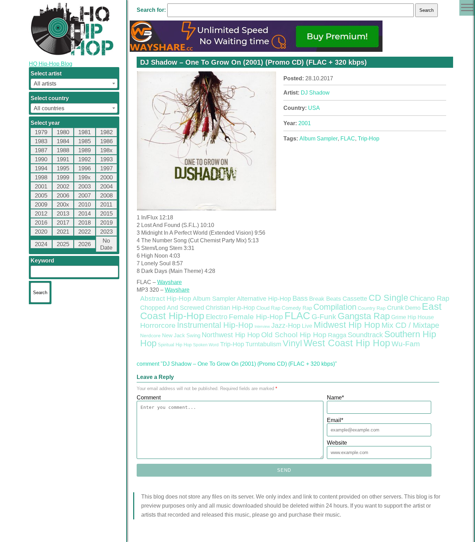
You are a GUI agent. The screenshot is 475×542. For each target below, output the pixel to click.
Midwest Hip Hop (347, 325)
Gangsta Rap (364, 316)
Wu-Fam (406, 344)
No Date (106, 244)
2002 (63, 186)
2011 (106, 204)
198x (106, 150)
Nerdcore (150, 335)
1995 (63, 168)
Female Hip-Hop (256, 317)
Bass (300, 298)
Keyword (42, 261)
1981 (84, 132)
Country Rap (372, 308)
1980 (63, 132)
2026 (84, 244)
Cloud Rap (268, 308)
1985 (84, 141)
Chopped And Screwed (172, 307)
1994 (41, 168)
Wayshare (169, 282)
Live (307, 326)
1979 (41, 132)
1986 (106, 141)
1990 (41, 159)
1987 (41, 150)
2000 (106, 177)
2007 (84, 195)
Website (337, 443)
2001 (41, 186)
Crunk (395, 307)
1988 (63, 150)
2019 (106, 222)
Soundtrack (365, 335)
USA (314, 108)
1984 (63, 141)
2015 (106, 213)
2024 (41, 244)
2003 (84, 186)
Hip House (421, 317)
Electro (216, 317)
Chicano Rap (429, 298)
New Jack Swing (181, 335)
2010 (84, 204)
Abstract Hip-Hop (165, 298)
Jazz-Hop (285, 325)
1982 (106, 132)
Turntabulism (263, 344)
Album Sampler (318, 138)
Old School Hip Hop (294, 335)
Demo (412, 308)
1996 (84, 168)
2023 (106, 231)
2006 (63, 195)
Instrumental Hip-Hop (215, 325)
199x (84, 177)
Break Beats (325, 299)
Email (335, 420)
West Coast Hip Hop (347, 343)
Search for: (151, 10)
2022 (84, 231)
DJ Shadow (315, 93)
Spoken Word (206, 344)
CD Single (388, 297)
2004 (106, 186)
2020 (41, 231)
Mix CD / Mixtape (410, 325)
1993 (106, 159)
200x (63, 204)
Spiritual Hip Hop (175, 344)
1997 (106, 168)
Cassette (355, 298)
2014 (84, 213)
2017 (63, 222)
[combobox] (74, 83)
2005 (41, 195)
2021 (63, 231)
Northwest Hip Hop (231, 335)
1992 (84, 159)
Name (335, 398)
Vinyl (292, 343)
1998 (41, 177)
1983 (41, 141)
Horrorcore (158, 325)
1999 (63, 177)
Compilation (334, 307)
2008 (106, 195)
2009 (41, 204)
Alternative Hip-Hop (264, 298)
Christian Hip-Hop (230, 307)
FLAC (347, 138)
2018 (84, 222)
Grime (398, 317)
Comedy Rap (297, 308)
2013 (63, 213)
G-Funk (324, 317)
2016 (41, 222)
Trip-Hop (368, 138)
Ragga (337, 335)
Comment (149, 398)
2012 (41, 213)
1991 (63, 159)
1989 (84, 150)
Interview (262, 326)
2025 (63, 244)
